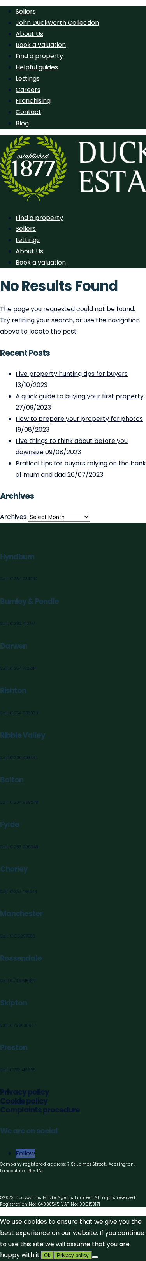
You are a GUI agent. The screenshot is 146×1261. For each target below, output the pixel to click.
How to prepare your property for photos (79, 418)
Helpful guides (37, 67)
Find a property (39, 56)
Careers (28, 89)
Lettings (28, 78)
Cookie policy (23, 1101)
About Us (29, 33)
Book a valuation (41, 44)
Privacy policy (24, 1092)
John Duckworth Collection (57, 22)
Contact (28, 111)
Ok (47, 1255)
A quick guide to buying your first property (80, 396)
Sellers (26, 11)
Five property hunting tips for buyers (72, 373)
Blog (22, 123)
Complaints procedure (40, 1110)
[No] (95, 1257)
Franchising (33, 100)
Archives (13, 516)
